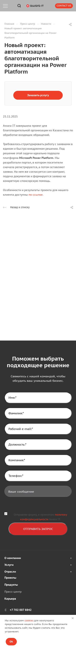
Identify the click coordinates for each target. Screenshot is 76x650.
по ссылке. (36, 194)
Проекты (10, 577)
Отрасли (10, 571)
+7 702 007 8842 (21, 610)
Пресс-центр (13, 591)
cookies (29, 620)
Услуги (8, 565)
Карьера (10, 598)
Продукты (11, 584)
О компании (12, 558)
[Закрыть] (72, 618)
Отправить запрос (38, 529)
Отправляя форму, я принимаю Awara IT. (40, 517)
